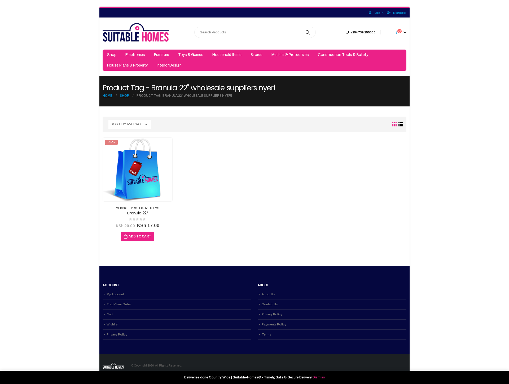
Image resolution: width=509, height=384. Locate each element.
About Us (268, 294)
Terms (266, 334)
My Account (115, 294)
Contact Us (270, 304)
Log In (379, 12)
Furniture (161, 55)
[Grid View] (394, 124)
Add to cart (140, 236)
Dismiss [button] (319, 377)
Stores (256, 55)
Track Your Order (119, 304)
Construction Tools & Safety (343, 55)
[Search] (308, 32)
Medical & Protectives (290, 55)
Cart (110, 314)
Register (399, 12)
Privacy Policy (117, 334)
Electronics (135, 55)
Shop (111, 55)
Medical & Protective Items (137, 208)
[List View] (400, 124)
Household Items (227, 55)
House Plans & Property (127, 65)
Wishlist (112, 324)
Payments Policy (274, 324)
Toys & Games (190, 55)
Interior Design (169, 65)
